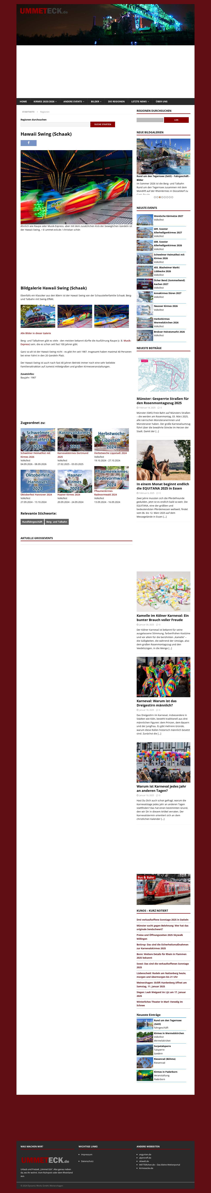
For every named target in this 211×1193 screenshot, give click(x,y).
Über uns (161, 101)
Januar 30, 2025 (146, 624)
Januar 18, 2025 (146, 709)
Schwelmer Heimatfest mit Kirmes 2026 (35, 454)
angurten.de (145, 1154)
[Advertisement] (105, 72)
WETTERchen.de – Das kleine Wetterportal (159, 1164)
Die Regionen (116, 101)
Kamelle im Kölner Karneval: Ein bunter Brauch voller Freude (163, 617)
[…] (157, 431)
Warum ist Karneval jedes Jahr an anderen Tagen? (161, 788)
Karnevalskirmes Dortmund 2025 (73, 454)
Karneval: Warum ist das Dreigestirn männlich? (157, 703)
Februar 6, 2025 (146, 493)
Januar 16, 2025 (146, 795)
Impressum (86, 1154)
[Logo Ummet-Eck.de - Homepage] (45, 1165)
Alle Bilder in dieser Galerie (36, 333)
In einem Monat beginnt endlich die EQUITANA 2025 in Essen (163, 486)
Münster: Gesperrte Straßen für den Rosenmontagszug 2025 (163, 400)
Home (23, 101)
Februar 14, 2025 (147, 407)
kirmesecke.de (146, 1168)
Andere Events (72, 101)
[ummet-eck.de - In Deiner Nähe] (105, 43)
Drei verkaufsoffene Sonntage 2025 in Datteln (162, 919)
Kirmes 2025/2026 (44, 101)
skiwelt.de (144, 1161)
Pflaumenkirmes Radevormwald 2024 (105, 492)
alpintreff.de (145, 1157)
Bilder (95, 101)
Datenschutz (87, 1161)
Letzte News (139, 101)
